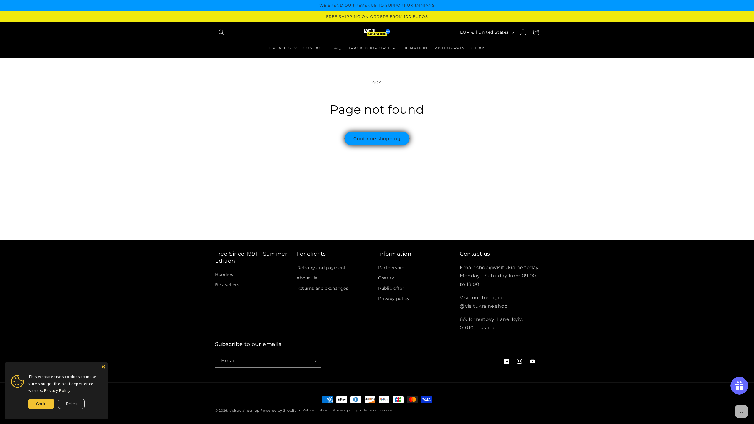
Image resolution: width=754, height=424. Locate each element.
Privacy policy (393, 298)
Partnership (391, 267)
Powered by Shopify (278, 410)
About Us (307, 278)
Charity (386, 278)
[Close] (103, 367)
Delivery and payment (321, 267)
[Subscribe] (314, 361)
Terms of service (378, 410)
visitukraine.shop (244, 410)
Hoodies (224, 274)
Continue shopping (377, 138)
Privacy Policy (57, 390)
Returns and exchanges (322, 288)
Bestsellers (227, 284)
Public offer (391, 288)
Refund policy (314, 410)
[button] (221, 32)
